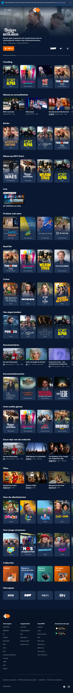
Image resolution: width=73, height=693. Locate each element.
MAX (4, 644)
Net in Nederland (42, 655)
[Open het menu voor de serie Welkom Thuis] (68, 535)
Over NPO (23, 627)
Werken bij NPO (24, 641)
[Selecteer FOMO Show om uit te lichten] (36, 55)
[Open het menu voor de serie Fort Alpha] (17, 67)
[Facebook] (64, 687)
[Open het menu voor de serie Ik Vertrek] (68, 219)
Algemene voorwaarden (10, 680)
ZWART (5, 668)
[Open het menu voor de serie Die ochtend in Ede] (68, 379)
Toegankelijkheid (25, 630)
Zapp (39, 630)
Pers (21, 634)
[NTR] (45, 595)
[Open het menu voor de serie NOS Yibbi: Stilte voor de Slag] (51, 219)
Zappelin (40, 627)
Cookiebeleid (41, 680)
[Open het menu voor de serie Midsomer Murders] (17, 284)
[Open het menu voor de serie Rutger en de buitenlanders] (34, 161)
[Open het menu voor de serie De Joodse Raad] (51, 317)
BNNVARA (6, 630)
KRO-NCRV (6, 641)
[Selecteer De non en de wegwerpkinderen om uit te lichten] (23, 55)
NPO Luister (41, 641)
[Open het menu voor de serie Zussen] (51, 128)
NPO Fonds (41, 648)
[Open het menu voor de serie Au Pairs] (51, 412)
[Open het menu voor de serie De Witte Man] (17, 379)
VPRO (4, 661)
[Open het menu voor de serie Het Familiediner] (68, 251)
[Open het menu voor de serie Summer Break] (17, 535)
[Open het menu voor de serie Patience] (34, 284)
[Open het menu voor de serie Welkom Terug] (51, 161)
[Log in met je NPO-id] (68, 10)
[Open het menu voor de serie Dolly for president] (51, 67)
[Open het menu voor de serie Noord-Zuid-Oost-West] (34, 219)
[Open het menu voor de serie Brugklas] (51, 535)
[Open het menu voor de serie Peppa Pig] (51, 502)
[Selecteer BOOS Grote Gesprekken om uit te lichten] (50, 55)
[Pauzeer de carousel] (67, 48)
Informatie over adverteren (54, 680)
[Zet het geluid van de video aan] (61, 48)
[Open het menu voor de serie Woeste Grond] (17, 128)
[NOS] (11, 595)
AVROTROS (6, 627)
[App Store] (60, 628)
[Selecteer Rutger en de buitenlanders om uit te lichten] (9, 55)
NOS (4, 648)
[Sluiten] (70, 3)
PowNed (5, 658)
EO (4, 634)
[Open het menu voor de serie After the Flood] (51, 284)
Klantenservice (24, 644)
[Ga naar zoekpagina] (63, 10)
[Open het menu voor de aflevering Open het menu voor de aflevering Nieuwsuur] (45, 100)
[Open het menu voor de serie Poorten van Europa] (34, 379)
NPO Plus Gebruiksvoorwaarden (27, 680)
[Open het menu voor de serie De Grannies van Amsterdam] (34, 67)
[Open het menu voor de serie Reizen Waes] (17, 161)
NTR (4, 651)
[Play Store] (60, 633)
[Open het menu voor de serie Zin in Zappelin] (34, 502)
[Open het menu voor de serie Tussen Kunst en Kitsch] (17, 219)
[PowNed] (28, 595)
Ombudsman (41, 651)
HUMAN (5, 637)
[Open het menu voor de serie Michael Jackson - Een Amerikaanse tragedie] (51, 379)
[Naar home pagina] (36, 9)
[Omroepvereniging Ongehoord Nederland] (62, 595)
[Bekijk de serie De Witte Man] (11, 388)
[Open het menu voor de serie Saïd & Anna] (68, 502)
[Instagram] (69, 687)
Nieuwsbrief (23, 637)
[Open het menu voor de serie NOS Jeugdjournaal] (34, 535)
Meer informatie (60, 2)
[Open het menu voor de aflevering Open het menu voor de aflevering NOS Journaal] (22, 100)
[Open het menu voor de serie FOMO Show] (68, 67)
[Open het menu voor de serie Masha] (17, 502)
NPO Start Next (42, 634)
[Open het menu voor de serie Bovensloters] (68, 284)
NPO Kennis (41, 644)
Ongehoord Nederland (9, 655)
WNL (4, 665)
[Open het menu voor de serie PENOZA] (17, 317)
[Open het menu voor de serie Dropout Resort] (68, 412)
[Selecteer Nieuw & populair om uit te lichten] (63, 55)
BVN (39, 637)
